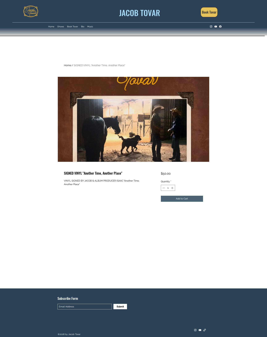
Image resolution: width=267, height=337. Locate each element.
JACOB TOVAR (138, 12)
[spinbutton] (167, 188)
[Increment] (172, 188)
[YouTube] (215, 26)
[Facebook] (220, 26)
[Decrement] (163, 188)
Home (67, 65)
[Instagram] (211, 26)
